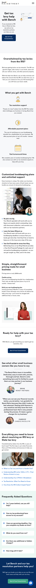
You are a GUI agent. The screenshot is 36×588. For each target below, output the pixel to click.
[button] (30, 583)
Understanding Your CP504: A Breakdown (17, 478)
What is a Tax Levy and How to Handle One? (18, 468)
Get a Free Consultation (18, 350)
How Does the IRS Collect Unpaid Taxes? (17, 485)
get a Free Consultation (9, 37)
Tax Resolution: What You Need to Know (17, 481)
